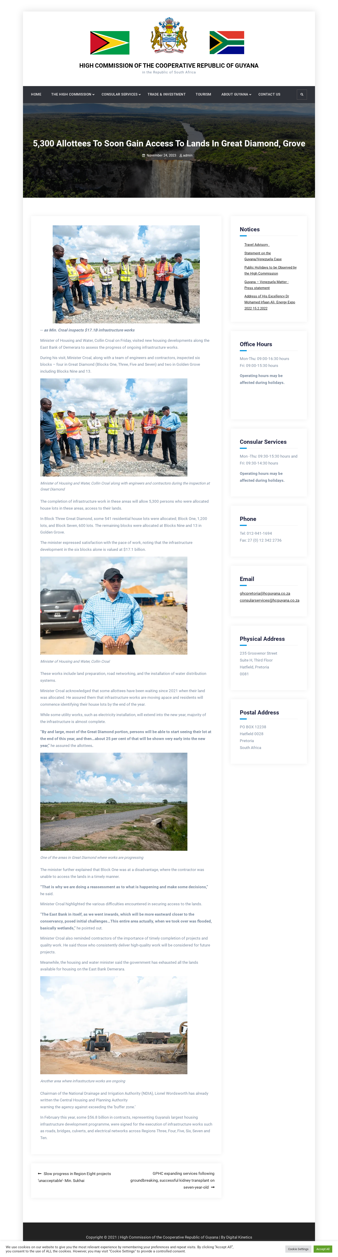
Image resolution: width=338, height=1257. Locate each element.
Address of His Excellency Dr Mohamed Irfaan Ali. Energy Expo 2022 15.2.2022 (269, 302)
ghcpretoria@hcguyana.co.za (265, 593)
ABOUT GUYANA (234, 94)
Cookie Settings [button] (298, 1249)
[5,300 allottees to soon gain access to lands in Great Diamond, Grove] (126, 274)
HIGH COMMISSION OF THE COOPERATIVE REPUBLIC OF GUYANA (169, 65)
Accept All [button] (322, 1249)
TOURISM (203, 94)
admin (187, 155)
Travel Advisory (256, 245)
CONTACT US (269, 94)
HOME (36, 94)
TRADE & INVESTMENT (167, 94)
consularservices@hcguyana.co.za (269, 600)
